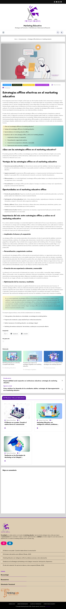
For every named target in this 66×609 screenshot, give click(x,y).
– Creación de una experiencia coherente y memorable (20, 143)
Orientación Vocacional (8, 584)
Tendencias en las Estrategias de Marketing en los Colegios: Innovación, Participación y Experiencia (15, 456)
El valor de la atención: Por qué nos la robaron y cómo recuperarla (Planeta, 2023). (23, 565)
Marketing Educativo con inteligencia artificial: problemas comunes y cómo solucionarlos (47, 423)
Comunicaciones (7, 84)
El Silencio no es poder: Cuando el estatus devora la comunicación (15, 423)
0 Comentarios (7, 88)
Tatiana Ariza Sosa (56, 84)
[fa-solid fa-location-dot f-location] (61, 2)
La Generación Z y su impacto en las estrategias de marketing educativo (53, 363)
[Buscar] (58, 32)
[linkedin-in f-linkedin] (59, 2)
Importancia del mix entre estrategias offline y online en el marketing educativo (24, 134)
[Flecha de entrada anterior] (62, 381)
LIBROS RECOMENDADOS (22, 604)
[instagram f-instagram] (54, 2)
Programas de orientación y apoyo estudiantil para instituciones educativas (22, 319)
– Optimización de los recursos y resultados (17, 145)
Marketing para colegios (29, 84)
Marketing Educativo (33, 25)
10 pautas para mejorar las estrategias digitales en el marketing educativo (32, 364)
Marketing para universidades (42, 84)
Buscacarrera (5, 580)
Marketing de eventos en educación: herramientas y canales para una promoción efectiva (26, 326)
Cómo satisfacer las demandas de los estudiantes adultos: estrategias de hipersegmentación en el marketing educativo (31, 389)
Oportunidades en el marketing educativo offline (16, 132)
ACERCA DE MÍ (12, 604)
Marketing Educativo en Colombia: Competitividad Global (11, 363)
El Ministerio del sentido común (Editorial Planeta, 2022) (17, 554)
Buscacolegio (5, 575)
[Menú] (3, 32)
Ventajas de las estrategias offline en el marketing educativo (19, 129)
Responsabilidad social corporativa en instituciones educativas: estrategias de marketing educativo (30, 382)
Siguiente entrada (7, 386)
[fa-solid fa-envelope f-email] (56, 2)
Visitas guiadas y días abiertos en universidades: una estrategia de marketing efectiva (25, 316)
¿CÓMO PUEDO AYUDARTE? (49, 604)
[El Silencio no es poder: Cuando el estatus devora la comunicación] (17, 411)
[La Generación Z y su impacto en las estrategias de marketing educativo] (53, 356)
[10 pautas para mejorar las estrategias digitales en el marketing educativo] (32, 356)
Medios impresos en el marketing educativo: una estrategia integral (21, 323)
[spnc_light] (62, 32)
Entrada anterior (7, 378)
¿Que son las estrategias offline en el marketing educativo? (19, 126)
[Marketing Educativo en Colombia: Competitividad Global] (12, 356)
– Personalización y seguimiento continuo (16, 140)
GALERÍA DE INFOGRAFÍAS (35, 604)
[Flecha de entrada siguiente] (62, 389)
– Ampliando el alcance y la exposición (16, 137)
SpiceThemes (47, 606)
